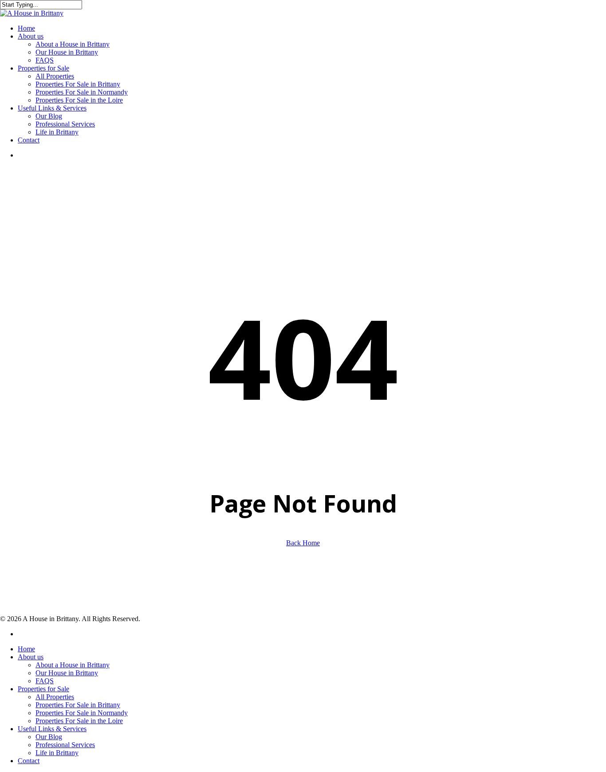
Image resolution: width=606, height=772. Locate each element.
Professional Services (65, 744)
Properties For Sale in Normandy (81, 713)
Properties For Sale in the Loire (79, 721)
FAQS (44, 681)
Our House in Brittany (66, 673)
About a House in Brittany (72, 665)
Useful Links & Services (52, 729)
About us (30, 657)
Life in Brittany (57, 752)
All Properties (54, 697)
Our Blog (48, 736)
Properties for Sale (43, 689)
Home (26, 649)
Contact (28, 760)
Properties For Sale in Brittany (77, 705)
